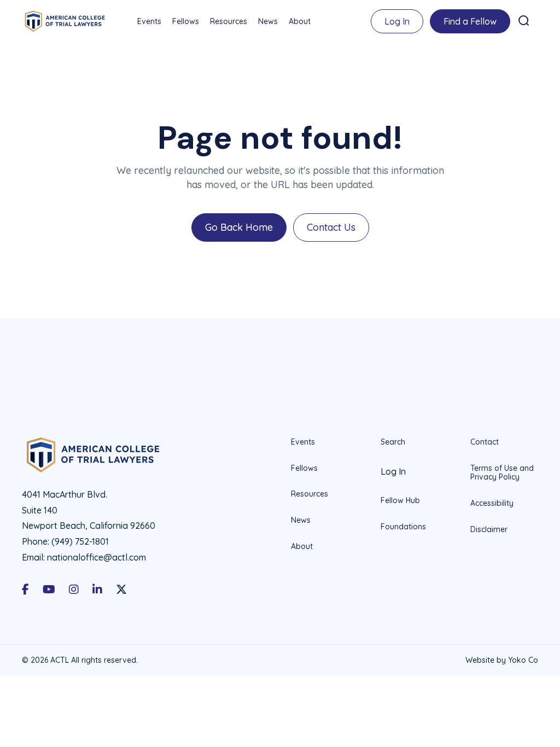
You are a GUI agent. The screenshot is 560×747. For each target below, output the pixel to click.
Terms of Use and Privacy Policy (502, 472)
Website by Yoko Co (501, 660)
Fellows (185, 21)
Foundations (403, 527)
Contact (484, 442)
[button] (523, 20)
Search (393, 442)
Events (149, 21)
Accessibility (492, 503)
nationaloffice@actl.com (96, 557)
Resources (228, 21)
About (300, 21)
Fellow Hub (400, 500)
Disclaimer (489, 529)
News (268, 21)
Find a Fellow (470, 21)
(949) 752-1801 (80, 541)
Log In (397, 21)
